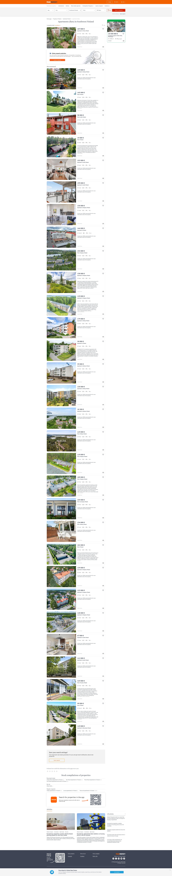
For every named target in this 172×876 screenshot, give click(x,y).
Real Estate (62, 831)
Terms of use (83, 853)
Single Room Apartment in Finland (54, 779)
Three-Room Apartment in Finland (92, 779)
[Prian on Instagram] (113, 858)
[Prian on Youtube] (121, 858)
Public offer (95, 856)
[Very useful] (57, 771)
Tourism (66, 831)
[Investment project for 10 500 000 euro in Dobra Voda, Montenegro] (116, 32)
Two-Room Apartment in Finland (73, 779)
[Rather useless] (50, 771)
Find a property (71, 853)
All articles (110, 814)
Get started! (117, 872)
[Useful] (54, 771)
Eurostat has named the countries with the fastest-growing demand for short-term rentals (60, 834)
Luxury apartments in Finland (70, 790)
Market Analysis (50, 831)
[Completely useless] (48, 771)
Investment (56, 831)
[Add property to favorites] (103, 29)
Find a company (96, 853)
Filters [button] (99, 10)
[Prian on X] (116, 858)
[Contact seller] (103, 47)
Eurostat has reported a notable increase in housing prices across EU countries (115, 825)
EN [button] (123, 2)
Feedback (82, 856)
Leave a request (57, 60)
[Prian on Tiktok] (124, 858)
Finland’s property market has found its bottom (116, 830)
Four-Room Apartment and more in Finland (56, 781)
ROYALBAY (109, 40)
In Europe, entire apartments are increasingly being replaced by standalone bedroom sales (114, 841)
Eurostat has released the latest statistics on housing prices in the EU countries (91, 834)
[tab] (50, 809)
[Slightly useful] (52, 771)
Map (104, 25)
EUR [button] (116, 2)
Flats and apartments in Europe (87, 790)
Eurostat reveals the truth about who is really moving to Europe (116, 835)
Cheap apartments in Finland (53, 790)
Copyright (70, 856)
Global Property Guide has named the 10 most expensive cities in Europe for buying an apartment (116, 818)
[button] (109, 2)
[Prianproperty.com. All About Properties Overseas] (52, 2)
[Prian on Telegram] (119, 858)
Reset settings (115, 14)
